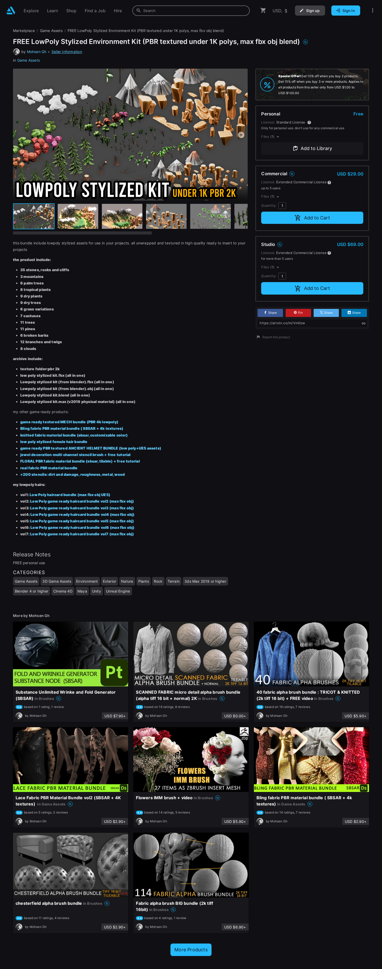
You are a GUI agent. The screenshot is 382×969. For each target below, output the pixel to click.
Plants (143, 581)
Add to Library (316, 148)
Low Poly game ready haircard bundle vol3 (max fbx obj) (82, 508)
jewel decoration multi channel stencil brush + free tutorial (75, 454)
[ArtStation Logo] (10, 10)
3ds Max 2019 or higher (205, 581)
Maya (82, 591)
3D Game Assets (56, 581)
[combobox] (191, 10)
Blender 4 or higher (31, 591)
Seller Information (66, 51)
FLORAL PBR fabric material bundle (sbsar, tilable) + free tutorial (80, 461)
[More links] (373, 10)
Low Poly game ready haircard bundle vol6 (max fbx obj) (82, 527)
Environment (87, 581)
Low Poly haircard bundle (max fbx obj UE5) (70, 494)
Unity (96, 591)
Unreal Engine (118, 591)
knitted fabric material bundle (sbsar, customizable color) (74, 435)
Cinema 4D (63, 591)
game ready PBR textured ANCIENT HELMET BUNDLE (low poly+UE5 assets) (90, 448)
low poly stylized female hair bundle (54, 441)
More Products (191, 949)
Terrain (174, 581)
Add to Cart (317, 217)
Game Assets (28, 60)
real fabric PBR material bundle (49, 468)
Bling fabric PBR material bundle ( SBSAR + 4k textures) (71, 428)
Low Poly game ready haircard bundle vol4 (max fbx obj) (82, 514)
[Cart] (263, 10)
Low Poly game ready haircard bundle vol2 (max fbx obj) (82, 501)
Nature (127, 581)
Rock (158, 581)
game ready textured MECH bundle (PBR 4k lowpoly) (69, 422)
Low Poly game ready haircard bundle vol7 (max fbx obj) (82, 534)
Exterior (109, 581)
